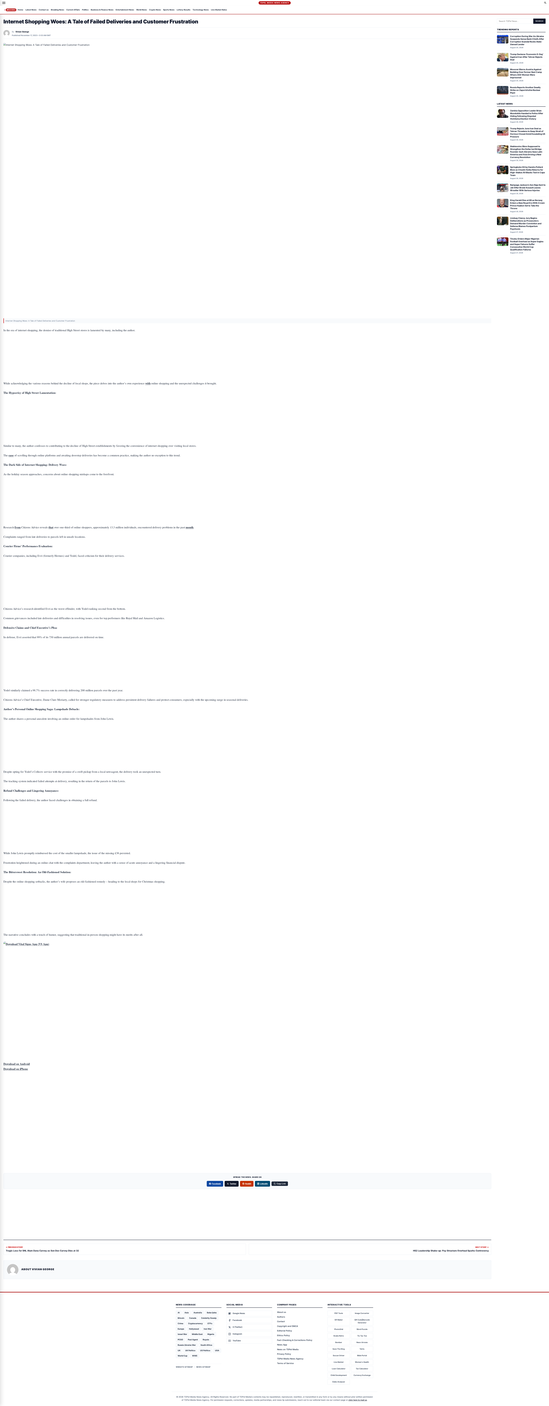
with (148, 383)
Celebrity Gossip (208, 1318)
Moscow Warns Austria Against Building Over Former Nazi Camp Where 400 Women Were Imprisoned (526, 73)
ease (11, 455)
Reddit (248, 1183)
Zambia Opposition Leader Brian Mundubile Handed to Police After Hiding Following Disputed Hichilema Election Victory (526, 114)
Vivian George (22, 32)
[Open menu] (4, 2)
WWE (194, 1356)
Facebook (216, 1183)
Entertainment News (125, 10)
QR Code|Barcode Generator (362, 1321)
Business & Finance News (102, 10)
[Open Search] (545, 3)
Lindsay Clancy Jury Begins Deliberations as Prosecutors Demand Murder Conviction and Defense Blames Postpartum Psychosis (525, 223)
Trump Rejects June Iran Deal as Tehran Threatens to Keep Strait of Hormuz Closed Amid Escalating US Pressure (527, 132)
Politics (85, 10)
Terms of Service (285, 1363)
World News (141, 10)
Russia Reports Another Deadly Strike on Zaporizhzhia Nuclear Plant (525, 90)
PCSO (180, 1339)
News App (282, 1344)
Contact (281, 1321)
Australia (198, 1312)
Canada (192, 1318)
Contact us (44, 10)
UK (179, 1350)
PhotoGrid (338, 1329)
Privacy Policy (284, 1354)
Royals (206, 1339)
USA (217, 1350)
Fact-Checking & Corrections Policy (294, 1340)
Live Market (339, 1362)
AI (179, 1312)
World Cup (182, 1356)
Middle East (197, 1334)
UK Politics (190, 1350)
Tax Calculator (362, 1369)
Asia (187, 1312)
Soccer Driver (338, 1355)
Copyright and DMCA (287, 1326)
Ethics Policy (283, 1335)
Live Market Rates (219, 10)
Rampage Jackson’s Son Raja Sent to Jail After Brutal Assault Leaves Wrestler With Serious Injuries (528, 188)
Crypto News (155, 10)
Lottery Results (183, 10)
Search (539, 21)
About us (281, 1312)
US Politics (205, 1350)
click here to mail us (357, 1400)
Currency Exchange (362, 1375)
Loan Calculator (338, 1369)
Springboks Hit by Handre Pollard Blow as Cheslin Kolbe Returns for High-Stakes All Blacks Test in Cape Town (527, 171)
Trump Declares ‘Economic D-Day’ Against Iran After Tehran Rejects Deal (526, 57)
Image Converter (362, 1313)
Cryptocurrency (195, 1323)
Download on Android (16, 1064)
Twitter (233, 1183)
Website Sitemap (184, 1367)
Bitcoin (181, 1318)
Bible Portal (362, 1355)
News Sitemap (203, 1367)
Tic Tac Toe (362, 1336)
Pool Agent (193, 1339)
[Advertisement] (247, 348)
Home (20, 10)
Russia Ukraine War (187, 1345)
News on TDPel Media (288, 1349)
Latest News (30, 10)
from (18, 527)
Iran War (207, 1329)
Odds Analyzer (338, 1382)
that (50, 527)
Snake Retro (338, 1336)
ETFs (210, 1323)
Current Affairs (73, 10)
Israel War (182, 1334)
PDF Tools (338, 1313)
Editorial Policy (284, 1330)
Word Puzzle (362, 1329)
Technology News (201, 10)
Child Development (339, 1375)
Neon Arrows (362, 1342)
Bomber (338, 1342)
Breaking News (57, 10)
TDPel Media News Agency (274, 3)
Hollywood (194, 1329)
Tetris (362, 1349)
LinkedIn (264, 1183)
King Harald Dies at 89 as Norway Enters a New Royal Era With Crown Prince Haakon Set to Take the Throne (527, 204)
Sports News (168, 10)
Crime (180, 1323)
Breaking (11, 10)
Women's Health (362, 1362)
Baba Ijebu (212, 1312)
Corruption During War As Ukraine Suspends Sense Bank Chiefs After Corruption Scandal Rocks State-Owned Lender (527, 40)
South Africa (206, 1345)
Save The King (339, 1349)
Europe (181, 1329)
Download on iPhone (15, 1069)
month (190, 527)
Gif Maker (339, 1320)
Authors (281, 1317)
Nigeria (210, 1334)
